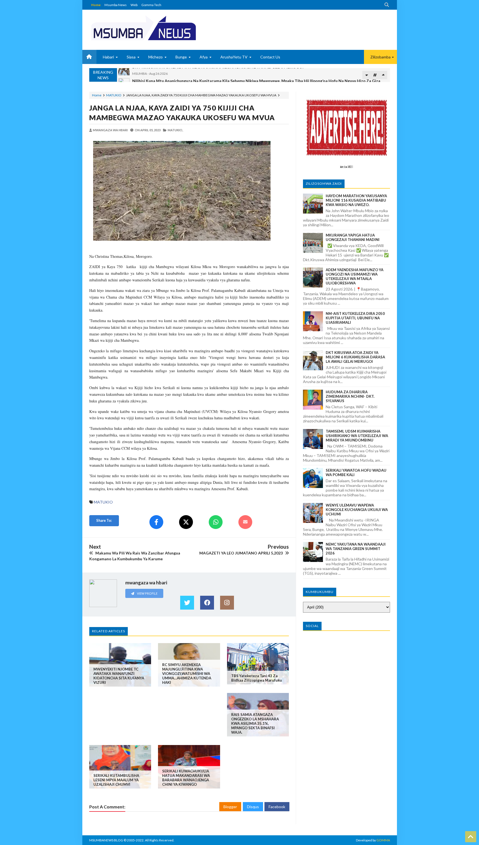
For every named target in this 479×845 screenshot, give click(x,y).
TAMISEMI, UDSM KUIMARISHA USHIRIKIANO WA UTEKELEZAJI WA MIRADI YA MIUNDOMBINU (357, 435)
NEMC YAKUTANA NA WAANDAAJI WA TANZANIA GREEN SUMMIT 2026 (356, 548)
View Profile (146, 593)
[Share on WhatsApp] (216, 522)
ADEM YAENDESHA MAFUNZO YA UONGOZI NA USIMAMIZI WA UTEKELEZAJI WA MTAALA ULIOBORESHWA (354, 276)
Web (134, 5)
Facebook (277, 806)
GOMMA (383, 840)
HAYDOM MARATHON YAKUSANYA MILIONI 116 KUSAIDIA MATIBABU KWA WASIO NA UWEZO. (356, 200)
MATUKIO (113, 95)
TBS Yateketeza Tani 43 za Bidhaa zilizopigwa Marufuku (256, 678)
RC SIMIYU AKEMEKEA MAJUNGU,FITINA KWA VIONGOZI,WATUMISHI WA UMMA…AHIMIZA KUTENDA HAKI (186, 673)
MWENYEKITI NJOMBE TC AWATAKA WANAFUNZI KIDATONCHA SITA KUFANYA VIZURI (118, 676)
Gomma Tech (151, 5)
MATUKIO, (175, 130)
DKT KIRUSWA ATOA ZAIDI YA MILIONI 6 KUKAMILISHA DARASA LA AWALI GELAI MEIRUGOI (355, 357)
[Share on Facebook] (156, 522)
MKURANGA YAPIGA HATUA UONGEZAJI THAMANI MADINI (352, 237)
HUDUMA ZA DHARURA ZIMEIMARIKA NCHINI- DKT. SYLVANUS (350, 396)
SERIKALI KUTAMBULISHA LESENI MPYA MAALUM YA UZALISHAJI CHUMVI (116, 780)
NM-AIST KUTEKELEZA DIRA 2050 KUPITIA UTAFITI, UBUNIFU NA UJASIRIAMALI (355, 318)
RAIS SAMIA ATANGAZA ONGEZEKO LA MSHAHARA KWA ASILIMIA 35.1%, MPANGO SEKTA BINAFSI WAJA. (255, 723)
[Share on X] (186, 522)
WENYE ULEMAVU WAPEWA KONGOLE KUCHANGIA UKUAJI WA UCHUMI (357, 509)
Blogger (230, 806)
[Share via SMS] (245, 522)
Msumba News (116, 5)
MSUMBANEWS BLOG (106, 840)
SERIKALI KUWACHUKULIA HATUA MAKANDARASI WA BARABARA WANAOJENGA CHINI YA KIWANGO (186, 778)
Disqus (253, 806)
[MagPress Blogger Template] (164, 27)
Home (96, 5)
